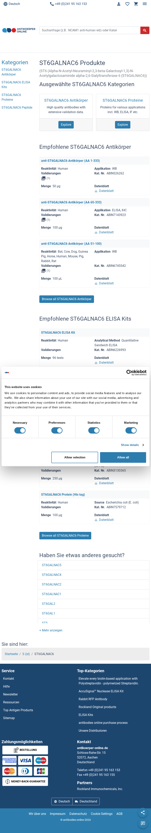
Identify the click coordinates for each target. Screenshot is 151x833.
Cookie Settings (101, 814)
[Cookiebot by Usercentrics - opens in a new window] (129, 373)
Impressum (57, 814)
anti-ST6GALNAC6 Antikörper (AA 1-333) (70, 161)
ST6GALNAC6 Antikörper (66, 100)
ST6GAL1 (48, 613)
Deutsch (14, 4)
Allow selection (74, 457)
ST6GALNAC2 (51, 584)
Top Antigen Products (18, 710)
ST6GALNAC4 (51, 575)
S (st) (26, 654)
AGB (119, 814)
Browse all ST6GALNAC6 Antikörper (66, 299)
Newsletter (10, 694)
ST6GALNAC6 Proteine (123, 100)
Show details (130, 445)
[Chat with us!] (143, 823)
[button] (50, 630)
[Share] (142, 812)
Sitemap (9, 718)
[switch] (57, 430)
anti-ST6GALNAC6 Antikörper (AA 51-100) (71, 244)
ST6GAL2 (48, 604)
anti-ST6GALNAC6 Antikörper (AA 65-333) (71, 202)
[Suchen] (144, 30)
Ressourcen (11, 702)
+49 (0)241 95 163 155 (99, 775)
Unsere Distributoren (93, 730)
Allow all (123, 457)
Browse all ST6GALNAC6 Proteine (65, 535)
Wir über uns (37, 814)
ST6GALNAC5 (51, 565)
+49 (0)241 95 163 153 (71, 4)
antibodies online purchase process (103, 723)
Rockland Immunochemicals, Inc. (100, 789)
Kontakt (8, 678)
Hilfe (6, 686)
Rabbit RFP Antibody (93, 699)
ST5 (45, 623)
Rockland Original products (97, 707)
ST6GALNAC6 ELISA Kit (58, 332)
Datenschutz (78, 814)
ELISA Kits (86, 715)
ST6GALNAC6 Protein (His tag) (63, 494)
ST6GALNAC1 (51, 594)
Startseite (11, 654)
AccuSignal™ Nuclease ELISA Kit (101, 691)
